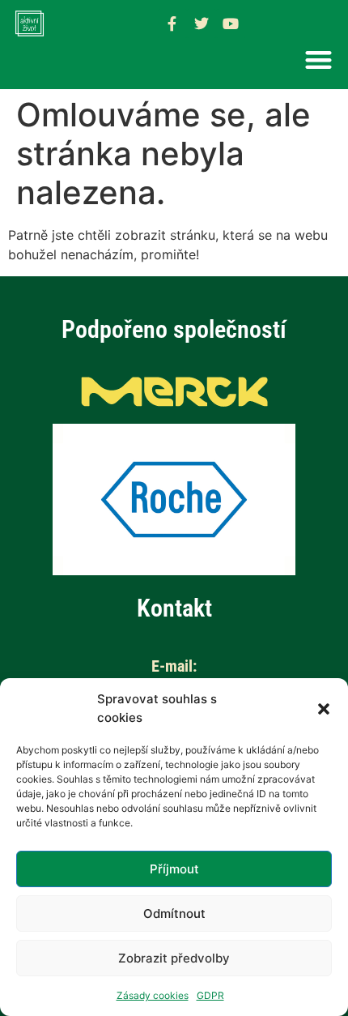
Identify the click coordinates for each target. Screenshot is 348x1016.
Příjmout (174, 869)
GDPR (210, 995)
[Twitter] (201, 23)
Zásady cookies (153, 995)
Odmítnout (174, 913)
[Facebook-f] (172, 23)
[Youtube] (230, 23)
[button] (324, 709)
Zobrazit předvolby (174, 958)
